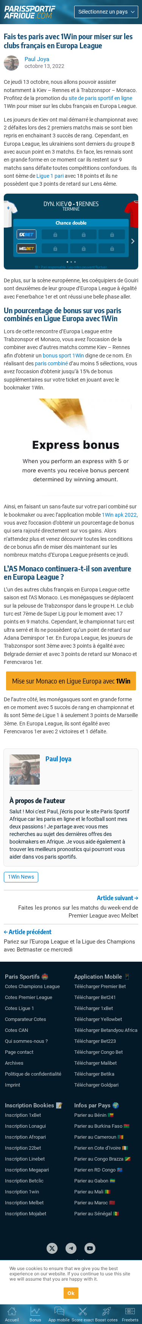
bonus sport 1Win (63, 356)
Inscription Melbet (24, 1202)
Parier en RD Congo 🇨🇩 (98, 1170)
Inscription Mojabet (25, 1213)
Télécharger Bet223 (95, 1041)
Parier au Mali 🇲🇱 (92, 1192)
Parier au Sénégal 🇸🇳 (96, 1213)
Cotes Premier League (28, 997)
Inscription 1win (22, 1192)
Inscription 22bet (23, 1148)
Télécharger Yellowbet (98, 1019)
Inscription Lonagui (25, 1126)
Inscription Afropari (25, 1137)
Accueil (12, 1320)
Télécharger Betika (94, 1074)
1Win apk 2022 (119, 515)
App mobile (59, 1320)
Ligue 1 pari (50, 176)
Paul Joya (58, 758)
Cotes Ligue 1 (19, 1008)
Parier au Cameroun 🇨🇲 (98, 1137)
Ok (71, 1293)
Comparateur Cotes (25, 1019)
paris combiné (51, 363)
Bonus (35, 1320)
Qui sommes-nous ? (26, 1041)
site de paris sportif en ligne (100, 98)
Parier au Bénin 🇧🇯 (94, 1115)
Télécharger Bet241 (95, 997)
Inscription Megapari (27, 1170)
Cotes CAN (16, 1030)
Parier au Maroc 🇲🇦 (94, 1202)
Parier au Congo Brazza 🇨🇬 (102, 1159)
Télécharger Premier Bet (100, 986)
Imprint (12, 1085)
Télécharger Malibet (95, 1063)
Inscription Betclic (24, 1181)
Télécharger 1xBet (93, 1008)
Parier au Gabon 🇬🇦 (94, 1181)
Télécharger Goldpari (96, 1085)
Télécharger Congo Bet (98, 1052)
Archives (14, 1063)
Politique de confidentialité (33, 1074)
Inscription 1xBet (23, 1115)
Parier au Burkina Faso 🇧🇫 (102, 1126)
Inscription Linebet (25, 1159)
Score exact (83, 1320)
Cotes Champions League (32, 986)
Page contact (19, 1052)
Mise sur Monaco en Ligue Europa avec (71, 680)
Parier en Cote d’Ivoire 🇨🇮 (101, 1148)
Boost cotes (106, 1320)
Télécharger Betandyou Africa (105, 1030)
